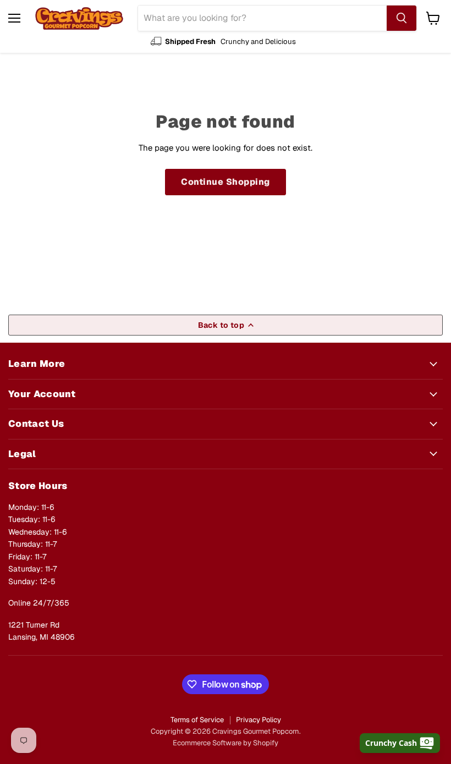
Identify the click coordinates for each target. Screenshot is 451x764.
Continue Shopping (225, 182)
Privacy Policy (258, 719)
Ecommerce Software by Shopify (225, 742)
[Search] (401, 18)
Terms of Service (197, 719)
